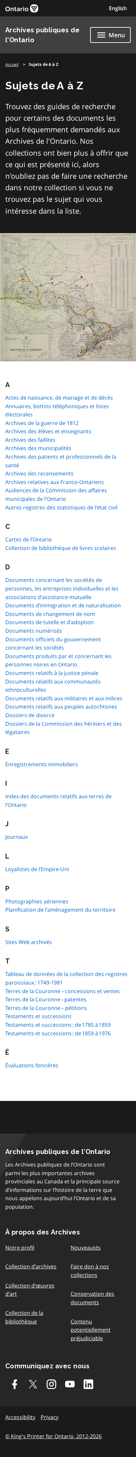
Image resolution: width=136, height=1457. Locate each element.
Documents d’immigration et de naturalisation (63, 605)
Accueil (11, 64)
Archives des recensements (39, 473)
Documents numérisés (33, 630)
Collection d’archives (30, 1266)
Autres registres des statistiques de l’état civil (61, 507)
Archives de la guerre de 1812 (42, 423)
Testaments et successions (38, 1016)
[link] (21, 8)
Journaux (16, 836)
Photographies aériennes (36, 901)
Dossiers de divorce (29, 715)
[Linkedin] (88, 1384)
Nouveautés (86, 1247)
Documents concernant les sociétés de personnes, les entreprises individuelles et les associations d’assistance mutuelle (62, 588)
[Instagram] (51, 1384)
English (118, 8)
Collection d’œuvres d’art (29, 1290)
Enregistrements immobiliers (41, 764)
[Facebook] (14, 1384)
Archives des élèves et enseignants (48, 431)
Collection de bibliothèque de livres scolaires (60, 548)
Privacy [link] (49, 1417)
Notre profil (19, 1247)
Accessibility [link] (20, 1417)
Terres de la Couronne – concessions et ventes (62, 991)
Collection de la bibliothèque (24, 1317)
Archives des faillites (30, 439)
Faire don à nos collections (90, 1271)
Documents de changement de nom (50, 614)
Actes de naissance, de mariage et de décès (59, 397)
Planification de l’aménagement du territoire (60, 909)
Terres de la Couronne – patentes (45, 999)
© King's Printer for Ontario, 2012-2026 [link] (53, 1436)
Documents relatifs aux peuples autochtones (61, 706)
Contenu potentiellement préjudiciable (91, 1330)
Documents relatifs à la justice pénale (51, 673)
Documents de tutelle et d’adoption (49, 622)
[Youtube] (70, 1384)
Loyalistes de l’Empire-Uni (37, 869)
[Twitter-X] (33, 1384)
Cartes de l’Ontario (28, 539)
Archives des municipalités (38, 448)
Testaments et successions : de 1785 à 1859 (58, 1024)
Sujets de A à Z (43, 64)
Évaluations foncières (31, 1065)
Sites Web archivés (28, 942)
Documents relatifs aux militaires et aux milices (63, 698)
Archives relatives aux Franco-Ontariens (54, 482)
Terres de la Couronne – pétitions (46, 1008)
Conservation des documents (92, 1298)
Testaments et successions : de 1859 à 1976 (58, 1033)
